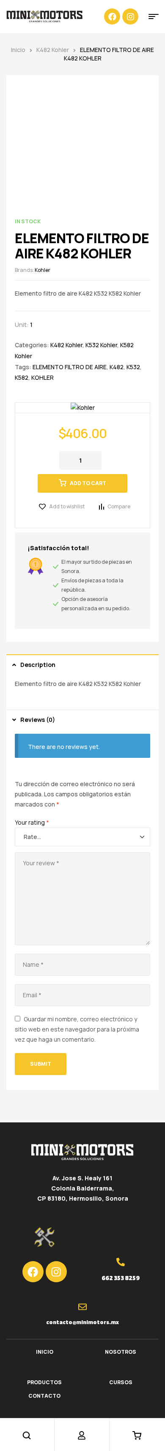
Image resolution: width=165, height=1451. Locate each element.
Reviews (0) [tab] (37, 720)
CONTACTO (44, 1395)
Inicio (18, 50)
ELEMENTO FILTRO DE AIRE (70, 367)
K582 (21, 377)
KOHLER (42, 377)
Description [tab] (37, 665)
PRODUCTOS (44, 1382)
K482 (117, 367)
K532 (133, 367)
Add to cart (88, 483)
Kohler (42, 270)
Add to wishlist (67, 506)
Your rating (32, 822)
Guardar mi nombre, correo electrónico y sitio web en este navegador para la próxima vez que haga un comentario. (77, 1029)
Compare (118, 506)
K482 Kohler (52, 50)
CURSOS (120, 1382)
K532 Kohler (101, 345)
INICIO (44, 1351)
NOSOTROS (120, 1351)
